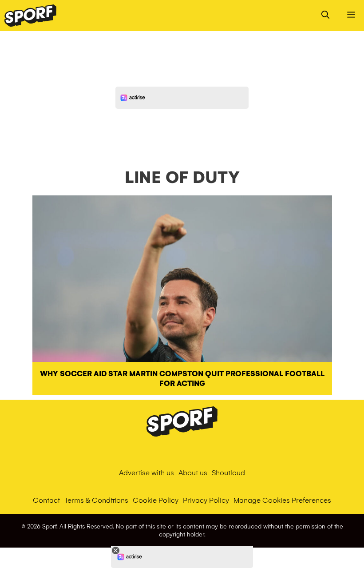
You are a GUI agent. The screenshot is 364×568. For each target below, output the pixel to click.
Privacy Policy (206, 500)
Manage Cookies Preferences (282, 500)
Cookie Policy (155, 500)
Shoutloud (228, 473)
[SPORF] (30, 15)
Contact (46, 500)
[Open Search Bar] (325, 15)
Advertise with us (146, 473)
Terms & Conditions (96, 500)
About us (192, 473)
